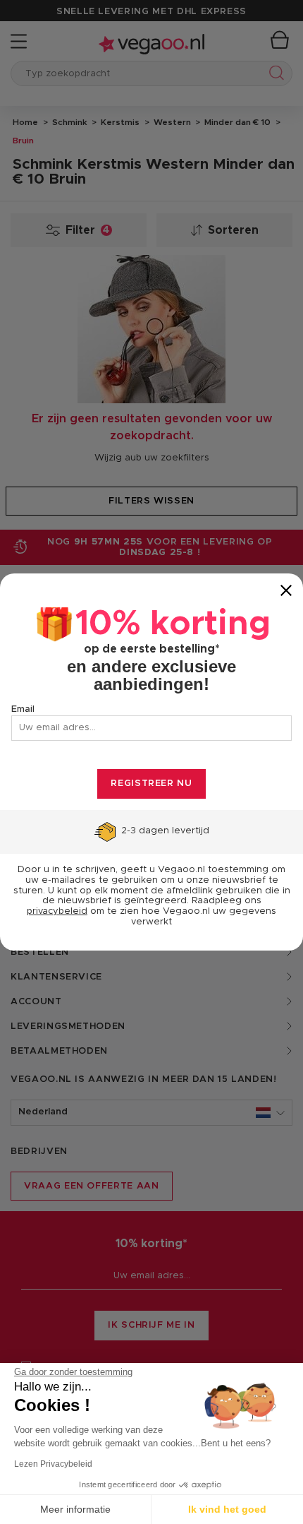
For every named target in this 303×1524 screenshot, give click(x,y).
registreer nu (151, 783)
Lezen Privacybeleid (53, 1464)
